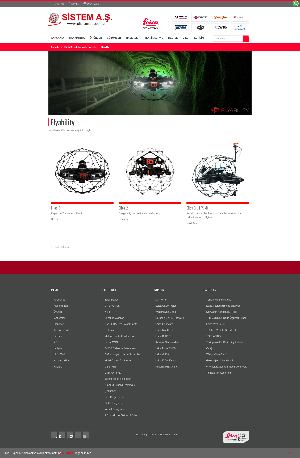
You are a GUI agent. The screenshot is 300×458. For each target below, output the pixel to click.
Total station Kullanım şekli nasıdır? (82, 447)
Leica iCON (111, 342)
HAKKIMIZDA (77, 37)
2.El (56, 342)
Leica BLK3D (162, 336)
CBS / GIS (111, 366)
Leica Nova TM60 (165, 348)
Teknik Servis (61, 330)
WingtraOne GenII (165, 311)
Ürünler (58, 311)
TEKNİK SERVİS (154, 37)
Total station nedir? (205, 444)
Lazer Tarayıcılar (114, 317)
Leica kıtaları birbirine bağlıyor (223, 305)
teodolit (70, 444)
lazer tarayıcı (181, 447)
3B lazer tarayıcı (201, 447)
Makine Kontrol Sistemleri (119, 336)
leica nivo (126, 447)
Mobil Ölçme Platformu (118, 360)
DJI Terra (160, 299)
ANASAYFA (57, 37)
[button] (92, 453)
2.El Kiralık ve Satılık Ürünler (121, 415)
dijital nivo (215, 447)
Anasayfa (55, 47)
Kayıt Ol (58, 366)
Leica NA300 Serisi (166, 330)
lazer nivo (169, 447)
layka (135, 444)
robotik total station (153, 444)
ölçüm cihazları (182, 444)
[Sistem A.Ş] (79, 18)
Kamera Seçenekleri (166, 342)
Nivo (107, 311)
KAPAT (290, 453)
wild (233, 447)
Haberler (59, 323)
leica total (126, 444)
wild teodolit (242, 447)
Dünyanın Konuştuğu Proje (221, 311)
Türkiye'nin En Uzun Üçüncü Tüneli (226, 317)
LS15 (145, 447)
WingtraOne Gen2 (216, 354)
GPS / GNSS (112, 305)
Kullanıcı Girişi (62, 360)
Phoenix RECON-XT (167, 366)
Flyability (105, 47)
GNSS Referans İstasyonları (121, 348)
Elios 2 (123, 208)
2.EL (185, 37)
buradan (67, 453)
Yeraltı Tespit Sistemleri (118, 378)
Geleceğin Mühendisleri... (220, 360)
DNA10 (160, 447)
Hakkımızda (61, 305)
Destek (58, 336)
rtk (102, 447)
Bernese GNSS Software (169, 317)
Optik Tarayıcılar (114, 403)
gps (193, 444)
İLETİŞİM (199, 37)
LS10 (139, 447)
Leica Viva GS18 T (217, 323)
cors (107, 447)
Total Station (111, 299)
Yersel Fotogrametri (116, 409)
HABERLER (132, 37)
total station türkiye (111, 444)
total (63, 444)
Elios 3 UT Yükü (197, 208)
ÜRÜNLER (96, 37)
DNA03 (152, 447)
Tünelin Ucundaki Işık (218, 299)
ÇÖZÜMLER (114, 37)
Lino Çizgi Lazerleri (115, 397)
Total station (54, 444)
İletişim (58, 348)
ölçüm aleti (169, 444)
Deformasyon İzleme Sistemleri (122, 354)
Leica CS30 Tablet (165, 305)
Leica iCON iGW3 (165, 360)
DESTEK (173, 37)
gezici (118, 447)
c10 (190, 447)
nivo (134, 447)
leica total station (92, 444)
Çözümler (59, 317)
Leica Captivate (164, 323)
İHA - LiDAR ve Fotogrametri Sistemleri (80, 47)
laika (140, 444)
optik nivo (226, 447)
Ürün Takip (60, 354)
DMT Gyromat (113, 372)
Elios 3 (55, 208)
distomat (78, 444)
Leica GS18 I (162, 354)
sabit (112, 447)
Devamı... (56, 219)
